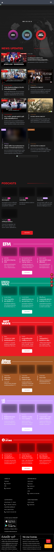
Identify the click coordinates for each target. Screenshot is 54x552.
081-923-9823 (36, 493)
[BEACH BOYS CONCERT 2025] (27, 369)
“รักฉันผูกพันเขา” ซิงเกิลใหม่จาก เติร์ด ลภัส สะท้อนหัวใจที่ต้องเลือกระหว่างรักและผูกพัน (45, 339)
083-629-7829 (13, 512)
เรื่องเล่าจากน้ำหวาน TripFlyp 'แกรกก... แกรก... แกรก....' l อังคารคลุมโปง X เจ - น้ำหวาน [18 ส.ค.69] (28, 261)
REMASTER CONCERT (37, 87)
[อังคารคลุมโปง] (9, 191)
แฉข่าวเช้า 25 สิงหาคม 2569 (9, 261)
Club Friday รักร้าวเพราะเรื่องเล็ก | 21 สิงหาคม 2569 (9, 300)
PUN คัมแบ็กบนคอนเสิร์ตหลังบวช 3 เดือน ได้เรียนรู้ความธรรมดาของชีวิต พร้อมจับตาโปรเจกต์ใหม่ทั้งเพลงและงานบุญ (10, 457)
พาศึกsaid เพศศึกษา (7, 222)
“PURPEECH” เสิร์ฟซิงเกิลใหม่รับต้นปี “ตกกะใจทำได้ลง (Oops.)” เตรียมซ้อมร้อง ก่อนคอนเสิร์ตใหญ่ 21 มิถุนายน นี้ (9, 339)
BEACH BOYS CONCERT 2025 (26, 379)
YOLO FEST (42, 378)
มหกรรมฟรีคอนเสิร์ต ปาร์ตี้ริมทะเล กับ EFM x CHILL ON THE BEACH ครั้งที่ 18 (28, 339)
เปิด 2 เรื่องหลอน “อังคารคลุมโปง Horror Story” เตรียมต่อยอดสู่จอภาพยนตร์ (45, 457)
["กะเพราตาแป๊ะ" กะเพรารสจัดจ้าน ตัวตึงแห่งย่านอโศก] (44, 408)
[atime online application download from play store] (15, 525)
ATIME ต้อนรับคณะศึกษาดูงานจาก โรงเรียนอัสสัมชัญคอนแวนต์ (28, 457)
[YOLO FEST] (44, 369)
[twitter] (51, 281)
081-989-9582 (8, 504)
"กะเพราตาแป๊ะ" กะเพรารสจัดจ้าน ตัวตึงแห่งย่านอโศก (45, 418)
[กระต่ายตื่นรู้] (27, 191)
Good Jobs (40, 200)
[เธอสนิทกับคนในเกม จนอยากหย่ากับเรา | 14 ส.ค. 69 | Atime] (27, 291)
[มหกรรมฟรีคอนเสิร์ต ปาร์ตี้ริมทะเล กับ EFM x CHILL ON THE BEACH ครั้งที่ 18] (27, 330)
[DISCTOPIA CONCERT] (9, 369)
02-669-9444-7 (32, 486)
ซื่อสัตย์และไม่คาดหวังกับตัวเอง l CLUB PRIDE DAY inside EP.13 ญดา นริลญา (9, 418)
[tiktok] (51, 285)
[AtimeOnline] (2, 2)
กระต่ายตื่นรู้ (22, 200)
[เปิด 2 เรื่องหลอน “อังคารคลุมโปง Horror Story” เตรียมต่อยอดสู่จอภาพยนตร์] (44, 447)
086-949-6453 (31, 504)
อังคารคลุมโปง (5, 200)
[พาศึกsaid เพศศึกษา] (9, 213)
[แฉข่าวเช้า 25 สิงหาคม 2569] (9, 251)
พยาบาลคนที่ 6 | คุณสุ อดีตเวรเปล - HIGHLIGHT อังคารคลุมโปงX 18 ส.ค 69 (45, 261)
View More (27, 272)
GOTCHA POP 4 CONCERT (38, 146)
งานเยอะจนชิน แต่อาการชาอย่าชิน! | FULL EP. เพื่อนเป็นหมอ (45, 300)
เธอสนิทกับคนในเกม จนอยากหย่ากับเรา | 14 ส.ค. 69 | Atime (28, 300)
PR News (6, 144)
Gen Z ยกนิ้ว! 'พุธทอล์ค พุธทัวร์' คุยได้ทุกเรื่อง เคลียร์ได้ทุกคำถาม (14, 117)
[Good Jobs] (44, 191)
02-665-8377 (8, 483)
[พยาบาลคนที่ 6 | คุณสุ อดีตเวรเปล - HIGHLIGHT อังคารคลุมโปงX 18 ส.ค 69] (44, 251)
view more (27, 233)
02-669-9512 (31, 493)
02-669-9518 (14, 504)
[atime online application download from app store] (15, 521)
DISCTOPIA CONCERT (7, 379)
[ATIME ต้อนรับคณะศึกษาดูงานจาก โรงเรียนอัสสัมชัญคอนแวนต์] (27, 447)
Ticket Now (33, 85)
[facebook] (51, 278)
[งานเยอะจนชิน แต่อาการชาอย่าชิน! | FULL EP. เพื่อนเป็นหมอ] (44, 291)
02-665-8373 (8, 488)
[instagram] (51, 274)
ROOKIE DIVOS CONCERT (38, 116)
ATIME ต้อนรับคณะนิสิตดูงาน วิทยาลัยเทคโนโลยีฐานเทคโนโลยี (14, 88)
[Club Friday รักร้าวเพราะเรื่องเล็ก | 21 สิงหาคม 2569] (9, 291)
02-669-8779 (8, 512)
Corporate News (32, 56)
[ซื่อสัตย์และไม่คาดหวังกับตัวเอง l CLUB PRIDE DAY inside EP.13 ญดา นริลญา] (9, 408)
